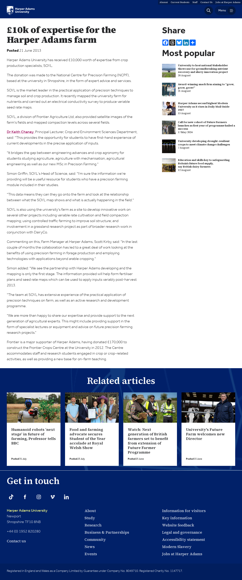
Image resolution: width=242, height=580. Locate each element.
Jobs (228, 2)
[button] (208, 10)
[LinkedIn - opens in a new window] (66, 497)
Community (95, 539)
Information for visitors (184, 510)
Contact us (16, 541)
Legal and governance (182, 532)
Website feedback (178, 525)
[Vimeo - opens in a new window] (52, 497)
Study (90, 518)
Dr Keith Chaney (20, 132)
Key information (177, 518)
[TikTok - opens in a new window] (11, 497)
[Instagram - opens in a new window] (38, 497)
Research (93, 525)
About (90, 510)
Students (180, 2)
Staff (194, 2)
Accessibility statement (183, 539)
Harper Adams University (27, 510)
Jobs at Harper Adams (182, 554)
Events (91, 554)
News (90, 546)
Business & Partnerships (107, 532)
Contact (206, 2)
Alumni (164, 2)
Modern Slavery (177, 546)
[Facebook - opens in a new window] (25, 497)
